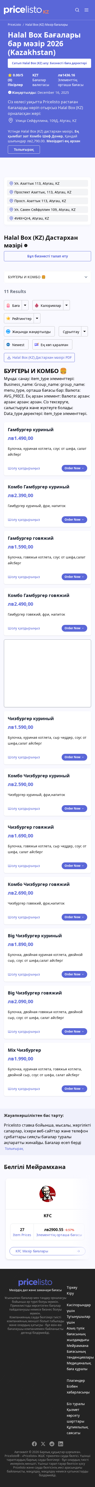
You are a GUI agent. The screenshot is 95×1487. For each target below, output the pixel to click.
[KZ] (23, 10)
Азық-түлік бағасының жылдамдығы (78, 1334)
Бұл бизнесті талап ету (47, 256)
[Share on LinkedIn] (60, 1443)
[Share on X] (43, 1443)
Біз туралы (76, 1403)
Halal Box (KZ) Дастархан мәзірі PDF (42, 357)
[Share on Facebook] (34, 1443)
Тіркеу (72, 1287)
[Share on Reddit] (51, 1443)
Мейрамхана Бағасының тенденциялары (80, 1351)
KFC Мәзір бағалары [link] (32, 1251)
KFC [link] (48, 1215)
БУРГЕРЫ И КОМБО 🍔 (27, 277)
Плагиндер (76, 1380)
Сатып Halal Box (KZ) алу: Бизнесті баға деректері (49, 63)
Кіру (70, 1293)
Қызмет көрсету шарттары (75, 1415)
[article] (47, 1218)
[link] (47, 1194)
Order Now (72, 468)
